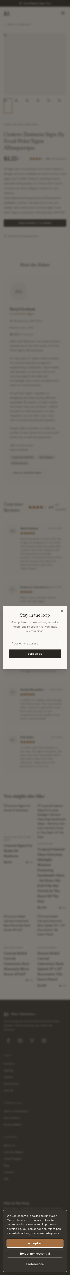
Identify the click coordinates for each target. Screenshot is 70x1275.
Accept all (35, 1243)
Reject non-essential (35, 1253)
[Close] (62, 611)
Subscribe (35, 653)
